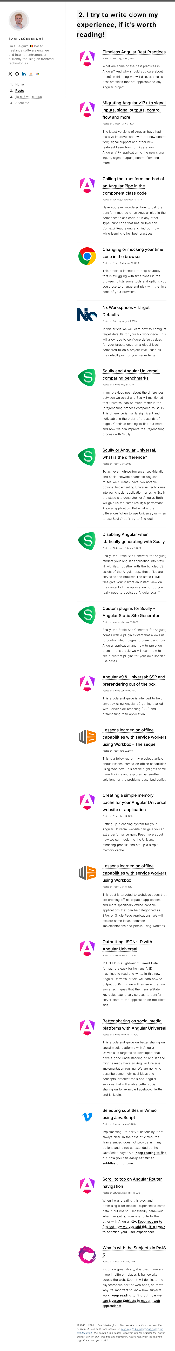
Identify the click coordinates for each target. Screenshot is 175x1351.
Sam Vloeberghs (26, 39)
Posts (19, 90)
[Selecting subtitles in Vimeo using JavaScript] (87, 1117)
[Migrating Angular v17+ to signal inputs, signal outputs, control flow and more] (87, 109)
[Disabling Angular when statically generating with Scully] (87, 541)
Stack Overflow (30, 74)
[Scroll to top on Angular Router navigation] (87, 1186)
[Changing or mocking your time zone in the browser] (87, 256)
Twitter (10, 74)
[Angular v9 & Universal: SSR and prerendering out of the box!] (87, 683)
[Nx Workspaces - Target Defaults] (87, 314)
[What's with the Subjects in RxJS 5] (87, 1254)
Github (17, 74)
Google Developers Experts (37, 74)
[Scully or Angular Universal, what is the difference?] (87, 457)
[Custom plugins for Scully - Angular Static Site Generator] (87, 615)
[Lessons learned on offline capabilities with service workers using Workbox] (87, 872)
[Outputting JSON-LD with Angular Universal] (87, 948)
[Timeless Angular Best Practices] (87, 58)
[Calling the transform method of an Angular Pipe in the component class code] (87, 185)
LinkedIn (24, 74)
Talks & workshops (28, 96)
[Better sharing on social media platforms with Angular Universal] (87, 1027)
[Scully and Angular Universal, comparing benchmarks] (87, 377)
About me (22, 103)
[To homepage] (19, 20)
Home (19, 84)
